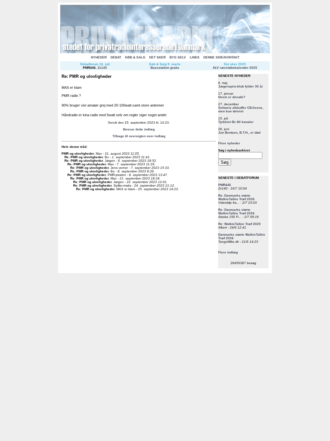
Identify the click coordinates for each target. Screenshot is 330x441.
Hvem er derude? (231, 97)
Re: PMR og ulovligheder (83, 157)
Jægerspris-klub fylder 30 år (240, 86)
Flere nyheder (229, 143)
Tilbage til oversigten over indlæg (138, 136)
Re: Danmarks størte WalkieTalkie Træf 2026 (236, 197)
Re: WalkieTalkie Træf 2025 (239, 224)
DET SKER (157, 57)
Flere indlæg (228, 252)
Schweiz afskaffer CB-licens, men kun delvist (240, 109)
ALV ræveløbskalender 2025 (235, 67)
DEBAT (116, 57)
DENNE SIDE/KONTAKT (221, 57)
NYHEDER (99, 57)
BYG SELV (178, 57)
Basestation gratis (164, 67)
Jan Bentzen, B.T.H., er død (239, 132)
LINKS (194, 57)
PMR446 (89, 67)
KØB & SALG (135, 57)
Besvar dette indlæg (139, 129)
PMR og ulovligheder (78, 153)
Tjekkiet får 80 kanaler (236, 122)
